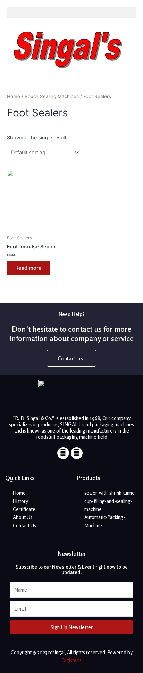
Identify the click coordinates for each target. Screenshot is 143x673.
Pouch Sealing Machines (52, 96)
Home (13, 96)
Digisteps (72, 660)
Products (88, 478)
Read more (28, 268)
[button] (71, 12)
